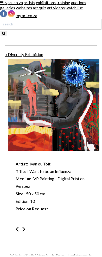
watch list (74, 7)
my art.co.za (26, 15)
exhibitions (46, 2)
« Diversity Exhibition (24, 54)
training (63, 2)
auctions (78, 2)
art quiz (39, 7)
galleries (7, 7)
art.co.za (15, 2)
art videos (56, 7)
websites (24, 7)
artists (29, 2)
